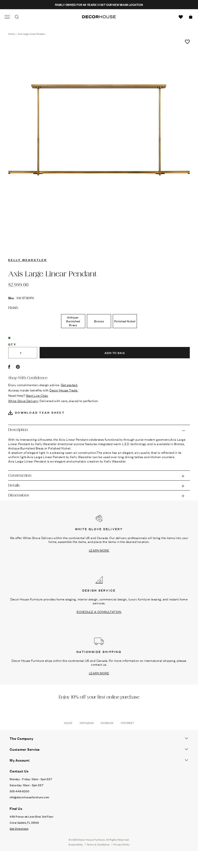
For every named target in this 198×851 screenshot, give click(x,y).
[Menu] (7, 17)
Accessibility (75, 844)
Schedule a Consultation (99, 611)
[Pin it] (18, 367)
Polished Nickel (125, 321)
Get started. (69, 384)
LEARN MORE (99, 550)
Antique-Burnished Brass (73, 321)
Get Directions (19, 828)
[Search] (16, 17)
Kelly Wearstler (27, 259)
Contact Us (19, 771)
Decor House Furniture (91, 839)
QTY (12, 344)
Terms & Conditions (98, 844)
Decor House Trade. (64, 390)
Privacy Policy (121, 844)
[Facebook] (9, 367)
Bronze (99, 321)
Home (11, 33)
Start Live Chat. (37, 395)
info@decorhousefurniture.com (29, 797)
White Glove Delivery (23, 400)
